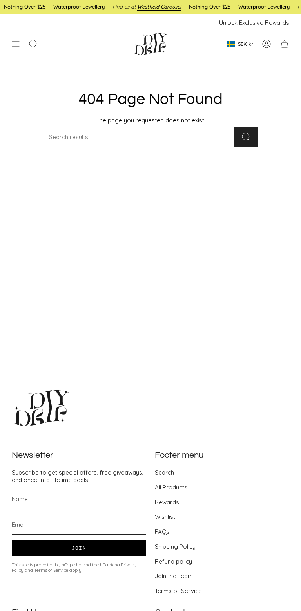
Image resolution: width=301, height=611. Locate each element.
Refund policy (173, 561)
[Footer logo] (41, 407)
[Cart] (285, 44)
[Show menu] (16, 44)
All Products (171, 487)
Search (164, 472)
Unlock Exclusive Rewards (254, 22)
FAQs (162, 531)
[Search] (246, 137)
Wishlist (165, 516)
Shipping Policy (175, 546)
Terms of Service (51, 570)
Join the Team (174, 576)
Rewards (167, 502)
